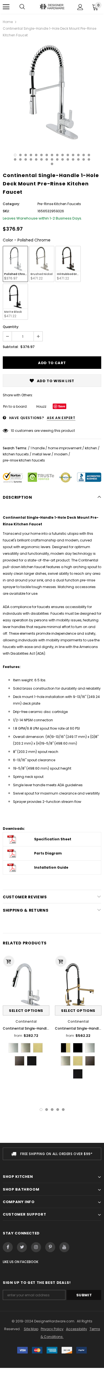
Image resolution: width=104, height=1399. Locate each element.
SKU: (6, 211)
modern (61, 454)
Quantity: (11, 326)
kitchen (91, 448)
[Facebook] (8, 1247)
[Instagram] (36, 1247)
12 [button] (73, 155)
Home (8, 21)
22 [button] (46, 159)
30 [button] (89, 159)
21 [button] (41, 159)
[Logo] (52, 6)
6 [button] (41, 155)
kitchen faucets (16, 454)
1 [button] (15, 155)
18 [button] (25, 159)
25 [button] (62, 159)
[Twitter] (22, 1247)
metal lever (41, 454)
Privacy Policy (52, 1329)
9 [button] (57, 155)
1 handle (38, 448)
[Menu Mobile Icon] (6, 7)
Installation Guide (51, 867)
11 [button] (68, 155)
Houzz (41, 406)
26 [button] (68, 159)
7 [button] (46, 155)
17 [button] (20, 159)
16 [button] (15, 159)
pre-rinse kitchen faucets (24, 460)
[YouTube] (64, 1247)
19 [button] (31, 159)
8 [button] (52, 155)
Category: (11, 203)
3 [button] (25, 155)
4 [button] (31, 155)
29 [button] (83, 159)
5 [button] (36, 155)
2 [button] (20, 155)
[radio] (15, 264)
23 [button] (52, 159)
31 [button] (52, 164)
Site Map (31, 1329)
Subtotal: (11, 346)
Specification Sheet (52, 839)
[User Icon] (80, 7)
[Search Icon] (22, 7)
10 (12, 430)
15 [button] (89, 155)
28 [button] (78, 159)
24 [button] (57, 159)
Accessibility (76, 1329)
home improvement (65, 448)
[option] (52, 92)
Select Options (26, 1010)
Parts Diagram (48, 853)
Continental (26, 1021)
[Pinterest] (50, 1247)
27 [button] (73, 159)
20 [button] (36, 159)
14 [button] (83, 155)
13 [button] (78, 155)
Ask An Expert (61, 417)
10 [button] (62, 155)
